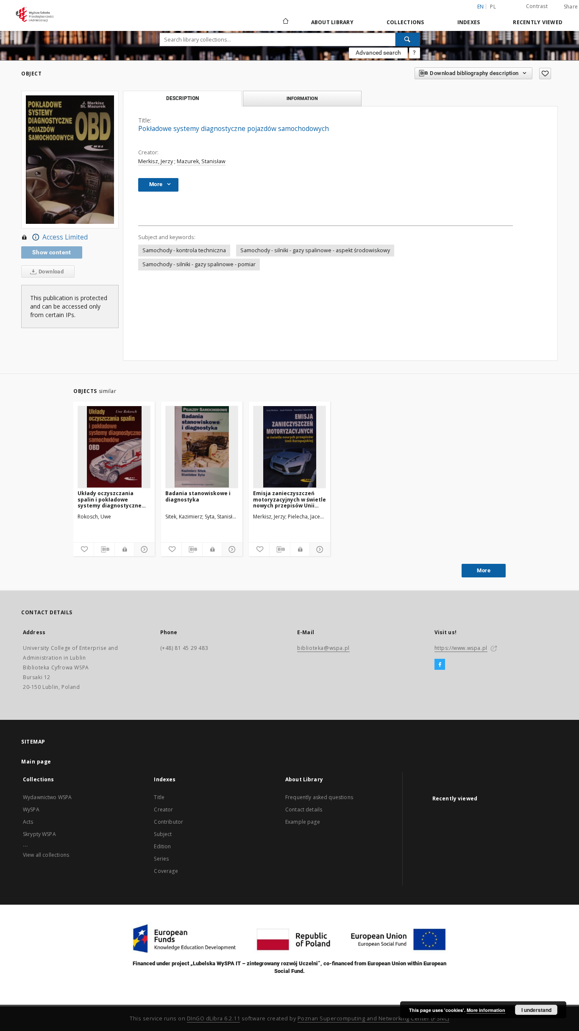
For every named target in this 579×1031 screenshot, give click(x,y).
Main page (36, 761)
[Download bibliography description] (104, 549)
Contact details (303, 809)
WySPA (31, 809)
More (483, 570)
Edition (162, 846)
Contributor (168, 821)
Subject (163, 834)
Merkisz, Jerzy (155, 161)
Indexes (468, 22)
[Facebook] (439, 665)
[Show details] (143, 549)
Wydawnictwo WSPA (47, 797)
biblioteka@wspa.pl (323, 648)
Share (571, 6)
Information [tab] (302, 98)
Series (161, 858)
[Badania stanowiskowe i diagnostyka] (202, 447)
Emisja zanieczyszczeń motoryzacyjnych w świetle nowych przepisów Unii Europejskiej (289, 499)
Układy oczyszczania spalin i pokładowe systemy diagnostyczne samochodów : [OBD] (110, 499)
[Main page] (285, 22)
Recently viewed (537, 22)
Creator (163, 809)
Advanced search (378, 52)
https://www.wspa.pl (460, 648)
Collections (405, 22)
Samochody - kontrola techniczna (184, 250)
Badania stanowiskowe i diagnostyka (198, 496)
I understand (536, 1010)
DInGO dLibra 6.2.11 (213, 1018)
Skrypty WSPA (39, 834)
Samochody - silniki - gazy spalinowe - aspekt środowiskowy (315, 250)
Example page (302, 821)
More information (486, 1010)
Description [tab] (182, 98)
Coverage (166, 871)
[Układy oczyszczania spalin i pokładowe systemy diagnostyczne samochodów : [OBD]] (114, 447)
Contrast (537, 6)
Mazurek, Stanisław (201, 161)
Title (159, 797)
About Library (332, 22)
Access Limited (65, 237)
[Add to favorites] (545, 73)
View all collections (46, 854)
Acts (28, 821)
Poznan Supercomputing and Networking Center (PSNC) (373, 1018)
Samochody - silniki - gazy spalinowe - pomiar (199, 264)
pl (493, 6)
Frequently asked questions (319, 797)
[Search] (407, 39)
